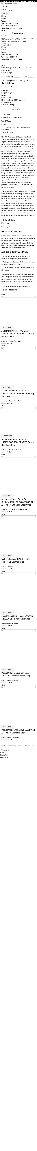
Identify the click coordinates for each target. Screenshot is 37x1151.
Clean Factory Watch (14, 746)
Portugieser (9, 566)
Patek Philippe (6, 680)
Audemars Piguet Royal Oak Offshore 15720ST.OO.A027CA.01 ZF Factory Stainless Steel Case (17, 502)
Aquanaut (15, 680)
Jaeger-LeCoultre (7, 623)
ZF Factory (8, 121)
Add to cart (16, 110)
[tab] (10, 127)
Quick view (3, 323)
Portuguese (16, 77)
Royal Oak (17, 341)
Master (16, 623)
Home (3, 77)
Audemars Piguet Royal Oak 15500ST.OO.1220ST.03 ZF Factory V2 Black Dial (17, 334)
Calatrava (15, 737)
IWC (8, 77)
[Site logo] (9, 3)
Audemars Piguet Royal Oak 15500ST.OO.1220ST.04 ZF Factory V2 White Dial (17, 394)
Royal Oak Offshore (20, 509)
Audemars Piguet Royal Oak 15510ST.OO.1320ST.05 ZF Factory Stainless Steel (17, 442)
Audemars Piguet (7, 341)
